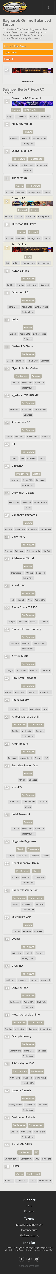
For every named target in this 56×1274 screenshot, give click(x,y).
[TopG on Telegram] (36, 1259)
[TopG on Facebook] (21, 1259)
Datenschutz (29, 1230)
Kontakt (29, 1211)
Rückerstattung (29, 1235)
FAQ (29, 1206)
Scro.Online (28, 81)
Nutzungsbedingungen (29, 1224)
